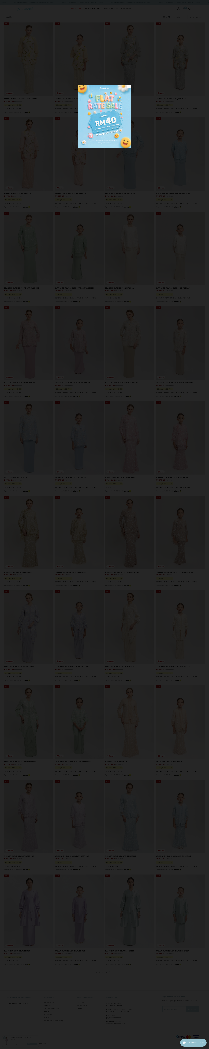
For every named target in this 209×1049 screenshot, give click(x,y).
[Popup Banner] (104, 147)
